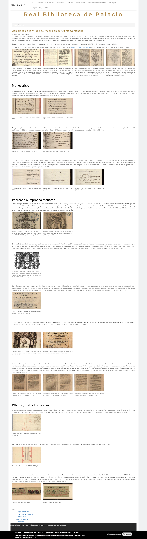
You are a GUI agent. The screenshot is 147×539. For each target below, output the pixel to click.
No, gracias (127, 534)
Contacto (63, 525)
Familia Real (21, 516)
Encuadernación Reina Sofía (97, 3)
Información (61, 3)
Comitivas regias (22, 519)
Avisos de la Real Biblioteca (80, 47)
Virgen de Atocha (23, 511)
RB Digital (112, 3)
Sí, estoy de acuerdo (114, 534)
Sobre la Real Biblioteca (46, 3)
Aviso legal (24, 525)
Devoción (20, 521)
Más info (33, 537)
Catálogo (70, 3)
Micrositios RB (80, 3)
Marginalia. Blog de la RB (40, 8)
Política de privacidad (37, 525)
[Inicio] (18, 7)
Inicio (33, 3)
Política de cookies (52, 525)
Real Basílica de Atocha (25, 514)
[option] (73, 65)
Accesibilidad (15, 525)
